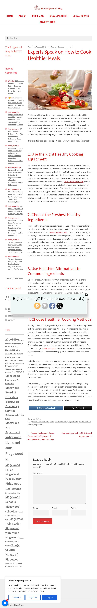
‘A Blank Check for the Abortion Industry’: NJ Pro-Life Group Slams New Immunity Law (15, 195)
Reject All (33, 597)
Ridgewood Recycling (12, 493)
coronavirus (10, 353)
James (53, 47)
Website (74, 508)
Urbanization (9, 541)
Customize (17, 597)
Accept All (49, 597)
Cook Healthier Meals (40, 422)
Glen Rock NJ (9, 360)
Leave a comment (65, 47)
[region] (33, 589)
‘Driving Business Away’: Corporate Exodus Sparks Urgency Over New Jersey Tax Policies (15, 247)
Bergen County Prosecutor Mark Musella (14, 346)
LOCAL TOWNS (81, 15)
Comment (38, 473)
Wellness (39, 419)
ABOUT (23, 15)
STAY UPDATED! (58, 15)
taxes (21, 538)
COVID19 (9, 357)
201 (7, 339)
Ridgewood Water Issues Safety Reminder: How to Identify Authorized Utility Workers (16, 103)
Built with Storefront (14, 605)
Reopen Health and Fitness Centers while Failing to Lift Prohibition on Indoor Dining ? (41, 436)
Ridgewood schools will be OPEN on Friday (14, 515)
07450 (14, 339)
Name (35, 508)
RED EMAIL (38, 15)
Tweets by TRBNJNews (14, 278)
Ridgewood (12, 376)
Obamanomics (10, 369)
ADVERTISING (47, 22)
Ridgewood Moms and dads (13, 442)
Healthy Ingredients (35, 424)
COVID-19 (20, 354)
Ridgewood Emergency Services (12, 406)
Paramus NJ (18, 369)
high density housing (12, 363)
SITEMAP (11, 320)
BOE (13, 350)
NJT (16, 366)
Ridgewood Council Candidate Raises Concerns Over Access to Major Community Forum (16, 87)
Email (54, 508)
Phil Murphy (16, 372)
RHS (22, 372)
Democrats (17, 357)
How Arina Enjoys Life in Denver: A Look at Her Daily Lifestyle (15, 210)
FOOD (52, 422)
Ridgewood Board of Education (12, 392)
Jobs (22, 363)
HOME (9, 15)
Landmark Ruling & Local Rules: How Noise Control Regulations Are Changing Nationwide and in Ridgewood (15, 155)
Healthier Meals (85, 422)
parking (8, 372)
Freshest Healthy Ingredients (66, 422)
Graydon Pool (18, 360)
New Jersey (10, 366)
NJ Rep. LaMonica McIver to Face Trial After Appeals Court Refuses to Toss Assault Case (15, 135)
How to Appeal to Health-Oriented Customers (77, 434)
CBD (18, 349)
